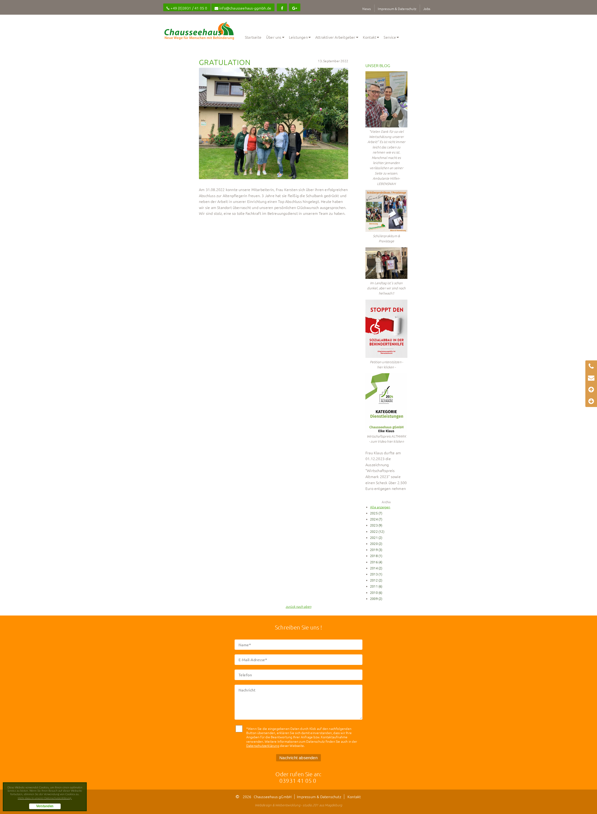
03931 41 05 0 (297, 780)
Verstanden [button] (45, 806)
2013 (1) (376, 574)
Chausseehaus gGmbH (273, 796)
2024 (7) (376, 519)
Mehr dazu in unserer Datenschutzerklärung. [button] (45, 798)
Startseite (253, 37)
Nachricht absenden (298, 758)
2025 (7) (376, 513)
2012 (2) (376, 580)
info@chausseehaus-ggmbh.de (244, 7)
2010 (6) (376, 592)
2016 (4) (376, 562)
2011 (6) (376, 586)
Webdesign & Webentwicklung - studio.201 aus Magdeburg (298, 805)
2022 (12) (377, 531)
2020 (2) (376, 543)
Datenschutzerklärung (262, 745)
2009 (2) (376, 598)
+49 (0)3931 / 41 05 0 (188, 7)
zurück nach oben (298, 606)
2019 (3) (376, 549)
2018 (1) (376, 555)
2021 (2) (376, 537)
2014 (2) (376, 568)
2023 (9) (376, 525)
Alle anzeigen (380, 507)
